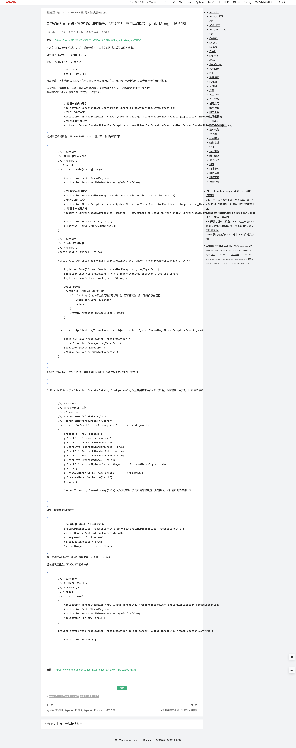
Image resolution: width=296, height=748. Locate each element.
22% (291, 670)
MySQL (208, 255)
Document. (149, 740)
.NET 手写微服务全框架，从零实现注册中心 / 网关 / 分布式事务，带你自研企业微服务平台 (230, 204)
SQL (224, 255)
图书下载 (214, 112)
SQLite (228, 255)
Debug (248, 2)
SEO (221, 255)
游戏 (211, 146)
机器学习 (214, 138)
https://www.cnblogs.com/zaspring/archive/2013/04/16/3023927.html (95, 669)
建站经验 (214, 116)
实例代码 (223, 259)
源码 (224, 263)
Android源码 (216, 16)
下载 (246, 255)
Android (214, 12)
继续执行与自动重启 (89, 696)
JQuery (245, 250)
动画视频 (214, 107)
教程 (245, 259)
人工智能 (214, 94)
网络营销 (214, 177)
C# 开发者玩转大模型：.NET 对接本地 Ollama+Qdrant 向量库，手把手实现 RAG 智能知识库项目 (230, 226)
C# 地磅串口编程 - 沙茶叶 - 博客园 (179, 710)
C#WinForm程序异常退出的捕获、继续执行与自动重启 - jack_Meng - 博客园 (97, 40)
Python (199, 2)
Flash (212, 51)
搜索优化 (214, 129)
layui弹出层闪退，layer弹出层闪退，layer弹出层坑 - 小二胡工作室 (80, 710)
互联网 (213, 86)
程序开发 (244, 263)
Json (250, 250)
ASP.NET (214, 25)
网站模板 (214, 168)
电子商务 (214, 160)
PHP (226, 2)
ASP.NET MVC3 (244, 246)
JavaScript (214, 2)
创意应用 (214, 103)
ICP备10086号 (173, 740)
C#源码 (213, 38)
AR (211, 20)
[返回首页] (13, 2)
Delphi (213, 46)
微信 (232, 259)
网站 (211, 164)
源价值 (220, 263)
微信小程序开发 (264, 2)
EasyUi (217, 250)
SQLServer (235, 255)
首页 (59, 12)
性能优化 (236, 259)
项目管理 (214, 181)
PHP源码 (214, 77)
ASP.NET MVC (217, 29)
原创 (219, 259)
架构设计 (214, 142)
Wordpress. (125, 740)
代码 (213, 259)
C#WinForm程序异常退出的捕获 (84, 12)
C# (180, 2)
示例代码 (238, 263)
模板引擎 (215, 263)
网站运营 (214, 173)
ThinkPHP (242, 255)
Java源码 (214, 68)
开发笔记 (281, 2)
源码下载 (214, 151)
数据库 (236, 2)
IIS (226, 250)
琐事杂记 (214, 155)
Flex (224, 250)
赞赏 (122, 688)
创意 (216, 259)
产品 (211, 90)
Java (189, 2)
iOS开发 (213, 55)
